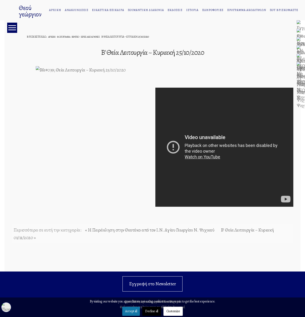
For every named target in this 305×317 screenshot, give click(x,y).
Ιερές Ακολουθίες (90, 37)
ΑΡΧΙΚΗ (55, 10)
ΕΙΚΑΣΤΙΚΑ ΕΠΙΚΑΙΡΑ (108, 10)
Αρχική (52, 37)
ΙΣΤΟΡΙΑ (192, 10)
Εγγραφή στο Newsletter (152, 284)
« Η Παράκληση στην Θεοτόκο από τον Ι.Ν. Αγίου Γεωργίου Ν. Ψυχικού (149, 230)
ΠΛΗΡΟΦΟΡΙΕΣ (213, 10)
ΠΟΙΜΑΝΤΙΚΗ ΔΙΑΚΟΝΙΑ (146, 10)
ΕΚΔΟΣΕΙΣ (175, 10)
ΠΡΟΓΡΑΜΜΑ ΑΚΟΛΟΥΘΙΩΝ (246, 10)
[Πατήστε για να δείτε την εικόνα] (81, 69)
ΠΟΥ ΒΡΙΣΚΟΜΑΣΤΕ (284, 10)
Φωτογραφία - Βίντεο (68, 37)
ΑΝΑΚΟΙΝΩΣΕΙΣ (76, 10)
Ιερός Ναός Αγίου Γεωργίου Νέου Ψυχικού (10, 10)
